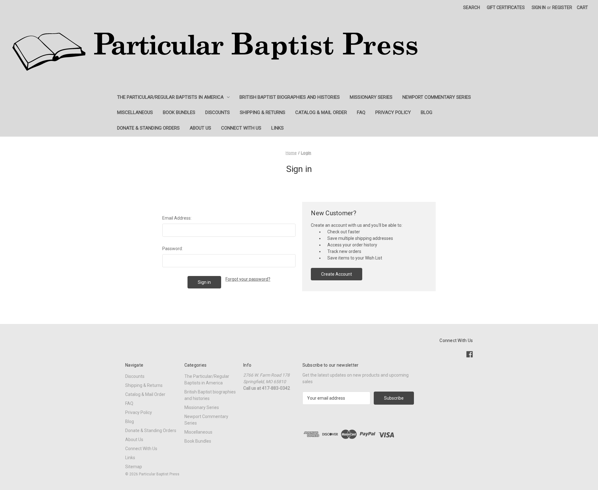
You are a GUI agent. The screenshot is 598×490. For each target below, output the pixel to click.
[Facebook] (469, 354)
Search (471, 7)
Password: (172, 248)
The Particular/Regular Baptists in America (170, 97)
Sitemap (133, 466)
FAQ (361, 112)
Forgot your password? (247, 279)
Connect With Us (241, 128)
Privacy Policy (393, 112)
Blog (426, 112)
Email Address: (177, 218)
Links (277, 128)
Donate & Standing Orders (148, 128)
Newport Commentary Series (436, 97)
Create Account (336, 274)
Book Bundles (179, 112)
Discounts (217, 112)
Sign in (539, 7)
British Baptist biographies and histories (290, 97)
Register (562, 7)
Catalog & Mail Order (321, 112)
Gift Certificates (506, 7)
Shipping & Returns (262, 112)
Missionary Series (371, 97)
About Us (200, 128)
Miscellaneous (135, 112)
